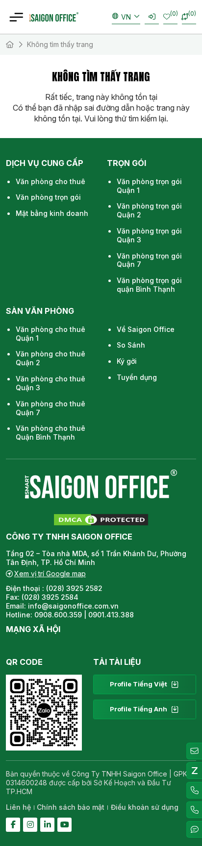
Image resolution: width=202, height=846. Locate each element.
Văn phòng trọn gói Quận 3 (149, 235)
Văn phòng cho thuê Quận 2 (50, 358)
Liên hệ (18, 807)
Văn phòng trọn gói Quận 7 (149, 260)
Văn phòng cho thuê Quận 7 (50, 408)
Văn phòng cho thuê (50, 181)
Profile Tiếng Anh (138, 709)
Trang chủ (10, 44)
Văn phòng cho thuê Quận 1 (50, 333)
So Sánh (131, 345)
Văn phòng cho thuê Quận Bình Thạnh (50, 432)
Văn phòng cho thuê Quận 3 (50, 383)
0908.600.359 (58, 615)
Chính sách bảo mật (70, 807)
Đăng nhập (152, 17)
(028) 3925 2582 (75, 588)
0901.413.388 (111, 615)
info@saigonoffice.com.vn (73, 606)
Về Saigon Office (146, 329)
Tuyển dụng (137, 377)
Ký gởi (127, 361)
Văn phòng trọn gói (48, 197)
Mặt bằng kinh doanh (52, 213)
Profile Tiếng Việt (138, 684)
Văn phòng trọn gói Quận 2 (149, 210)
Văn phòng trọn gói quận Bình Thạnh (149, 284)
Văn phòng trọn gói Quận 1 (149, 185)
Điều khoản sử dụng (144, 807)
